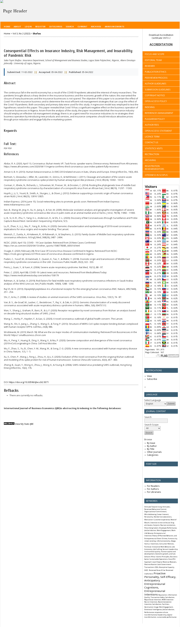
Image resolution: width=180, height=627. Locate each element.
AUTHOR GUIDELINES (155, 83)
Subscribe (152, 379)
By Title (150, 448)
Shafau (37, 33)
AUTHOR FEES (152, 124)
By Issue (151, 442)
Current (83, 26)
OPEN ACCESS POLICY (156, 101)
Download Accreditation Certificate (161, 36)
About (17, 26)
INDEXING (150, 107)
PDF (6, 148)
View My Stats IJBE (24, 423)
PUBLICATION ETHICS (155, 71)
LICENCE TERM (152, 136)
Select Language (152, 400)
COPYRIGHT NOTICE (155, 95)
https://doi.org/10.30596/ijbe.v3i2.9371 (29, 382)
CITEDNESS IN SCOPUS (156, 175)
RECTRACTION (152, 154)
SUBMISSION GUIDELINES (158, 89)
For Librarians (154, 491)
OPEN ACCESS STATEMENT (158, 130)
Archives (96, 26)
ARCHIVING (150, 160)
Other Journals (154, 451)
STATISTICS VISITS (154, 148)
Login (28, 26)
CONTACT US (151, 142)
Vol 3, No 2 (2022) (21, 33)
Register (40, 26)
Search (70, 26)
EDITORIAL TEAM (153, 60)
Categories (152, 454)
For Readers (153, 485)
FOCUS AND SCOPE (154, 54)
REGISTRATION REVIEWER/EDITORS (154, 168)
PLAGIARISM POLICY (155, 119)
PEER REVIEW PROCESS (156, 77)
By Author (152, 445)
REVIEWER (150, 65)
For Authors (153, 488)
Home (7, 26)
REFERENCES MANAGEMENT (159, 113)
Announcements (114, 26)
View (149, 376)
